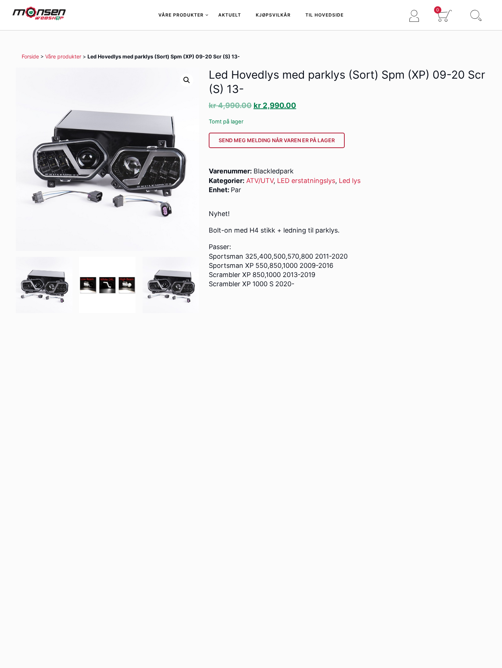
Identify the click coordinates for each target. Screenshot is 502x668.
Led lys (350, 180)
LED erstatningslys (306, 180)
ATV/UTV (259, 180)
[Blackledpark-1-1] (44, 285)
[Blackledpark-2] (171, 285)
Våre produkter (63, 56)
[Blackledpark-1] (107, 285)
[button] (186, 80)
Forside (30, 56)
